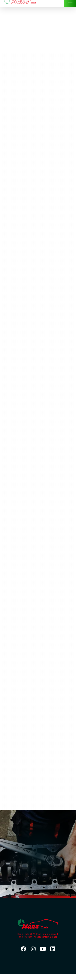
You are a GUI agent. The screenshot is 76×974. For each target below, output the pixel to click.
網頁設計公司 (26, 937)
